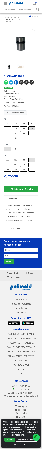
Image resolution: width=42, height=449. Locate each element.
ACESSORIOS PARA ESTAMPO (21, 334)
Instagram (22, 406)
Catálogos (21, 313)
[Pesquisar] (37, 9)
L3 (5, 156)
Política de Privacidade (21, 304)
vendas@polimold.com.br (22, 393)
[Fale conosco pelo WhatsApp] (36, 437)
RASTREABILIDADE (21, 365)
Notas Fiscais (14, 278)
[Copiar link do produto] (26, 82)
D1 (5, 119)
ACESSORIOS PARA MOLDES (21, 343)
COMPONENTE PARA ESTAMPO (21, 347)
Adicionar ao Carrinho (22, 189)
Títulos (30, 273)
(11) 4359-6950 (22, 389)
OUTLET (21, 374)
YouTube (22, 413)
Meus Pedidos (15, 273)
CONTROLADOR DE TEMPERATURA (21, 338)
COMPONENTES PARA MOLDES (21, 352)
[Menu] (6, 3)
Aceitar (9, 440)
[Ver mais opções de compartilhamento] (31, 82)
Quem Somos (21, 299)
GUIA (6, 145)
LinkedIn (22, 417)
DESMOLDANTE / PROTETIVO (21, 356)
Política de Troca (21, 308)
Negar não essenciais (26, 440)
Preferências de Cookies (15, 444)
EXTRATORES (21, 360)
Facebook (22, 410)
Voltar (34, 16)
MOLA (21, 369)
